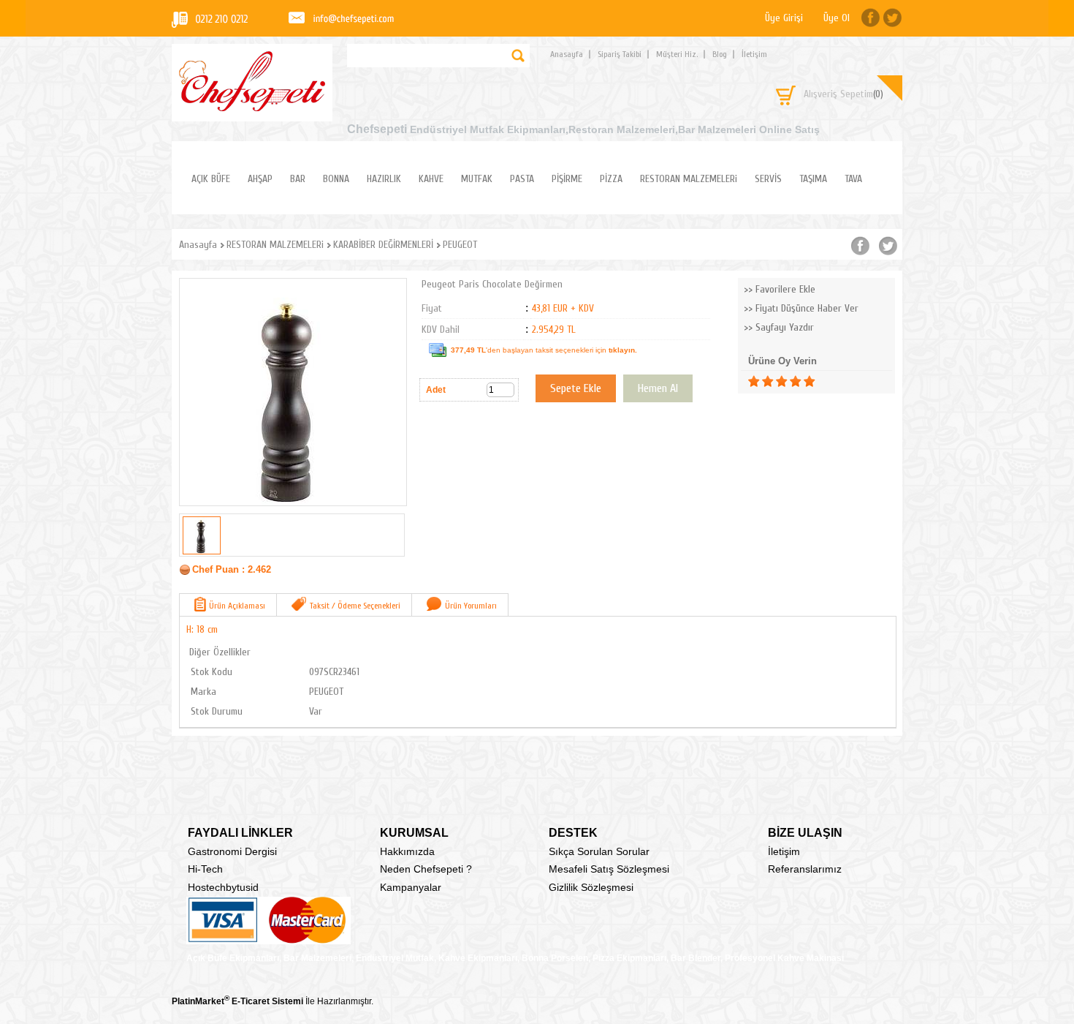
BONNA (336, 179)
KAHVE (431, 179)
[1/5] (754, 381)
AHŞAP (260, 179)
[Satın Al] (658, 388)
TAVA (853, 179)
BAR (297, 179)
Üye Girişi (784, 18)
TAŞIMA (813, 179)
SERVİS (768, 179)
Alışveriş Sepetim (843, 94)
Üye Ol (836, 18)
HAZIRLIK (384, 179)
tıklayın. (623, 350)
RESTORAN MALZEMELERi (688, 179)
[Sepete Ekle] (576, 388)
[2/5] (760, 381)
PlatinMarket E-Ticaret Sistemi (237, 1001)
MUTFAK (476, 179)
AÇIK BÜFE (210, 179)
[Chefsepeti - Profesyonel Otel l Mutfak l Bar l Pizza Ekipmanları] (252, 107)
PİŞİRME (567, 179)
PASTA (522, 179)
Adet (436, 390)
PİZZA (611, 179)
